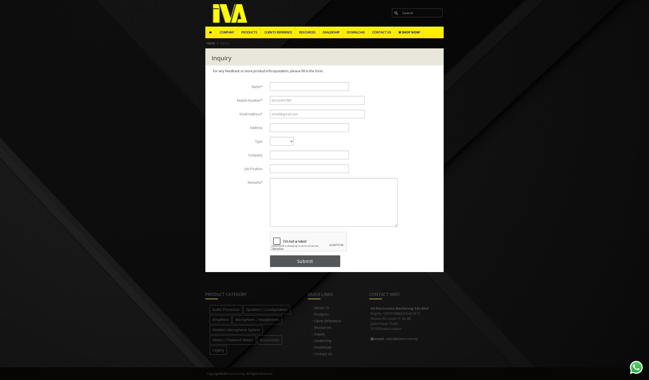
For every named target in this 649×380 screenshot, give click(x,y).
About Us (321, 307)
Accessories (269, 339)
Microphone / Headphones (257, 319)
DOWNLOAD (356, 32)
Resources (322, 327)
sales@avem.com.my (402, 338)
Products (249, 32)
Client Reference (327, 320)
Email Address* (251, 114)
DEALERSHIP (331, 32)
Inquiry (319, 334)
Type (258, 141)
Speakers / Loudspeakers (266, 309)
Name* (257, 86)
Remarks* (255, 182)
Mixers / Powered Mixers (232, 339)
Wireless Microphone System (236, 329)
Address (256, 127)
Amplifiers (220, 319)
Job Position (253, 168)
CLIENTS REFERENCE (278, 32)
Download (322, 347)
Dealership (323, 340)
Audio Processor (226, 309)
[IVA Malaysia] (228, 13)
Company (227, 32)
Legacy (218, 350)
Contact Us (323, 353)
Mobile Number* (249, 100)
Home (211, 43)
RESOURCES (307, 32)
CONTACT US (381, 32)
